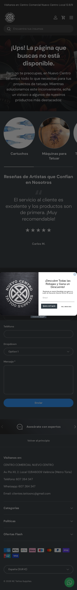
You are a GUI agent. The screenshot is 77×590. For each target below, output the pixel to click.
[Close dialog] (75, 274)
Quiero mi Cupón (49, 306)
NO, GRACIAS (66, 306)
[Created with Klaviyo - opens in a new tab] (38, 317)
